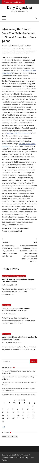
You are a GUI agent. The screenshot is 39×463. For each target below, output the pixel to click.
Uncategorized (16, 231)
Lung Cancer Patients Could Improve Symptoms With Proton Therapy (16, 309)
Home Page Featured (18, 276)
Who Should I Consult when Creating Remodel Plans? (18, 394)
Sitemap (5, 457)
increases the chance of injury (19, 133)
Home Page (14, 228)
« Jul (3, 427)
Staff (29, 46)
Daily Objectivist (19, 8)
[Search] (35, 17)
